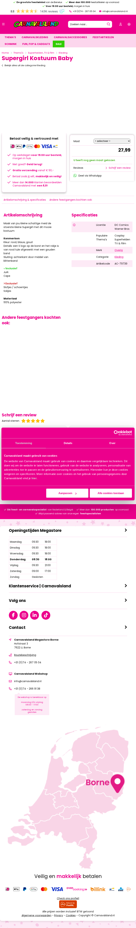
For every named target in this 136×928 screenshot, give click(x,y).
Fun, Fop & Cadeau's (36, 44)
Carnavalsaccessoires (70, 37)
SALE (59, 44)
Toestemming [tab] (23, 443)
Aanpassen (65, 493)
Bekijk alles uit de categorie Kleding (25, 65)
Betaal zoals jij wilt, (37, 176)
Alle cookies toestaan (111, 493)
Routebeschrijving (25, 655)
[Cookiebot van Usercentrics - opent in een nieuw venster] (116, 433)
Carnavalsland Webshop (31, 674)
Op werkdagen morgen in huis (37, 156)
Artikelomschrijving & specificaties (25, 200)
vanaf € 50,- (33, 170)
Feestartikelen (103, 37)
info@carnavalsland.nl (115, 11)
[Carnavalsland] (36, 27)
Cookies (71, 915)
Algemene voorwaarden (36, 915)
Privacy (58, 915)
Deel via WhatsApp (90, 175)
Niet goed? (27, 164)
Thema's (10, 37)
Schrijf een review (120, 168)
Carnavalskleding (35, 37)
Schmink (11, 44)
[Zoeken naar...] (108, 24)
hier (34, 478)
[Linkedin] (35, 616)
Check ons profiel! (68, 898)
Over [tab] (112, 443)
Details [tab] (68, 443)
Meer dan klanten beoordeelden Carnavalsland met (37, 184)
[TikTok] (46, 616)
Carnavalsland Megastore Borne (36, 639)
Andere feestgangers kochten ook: (70, 200)
